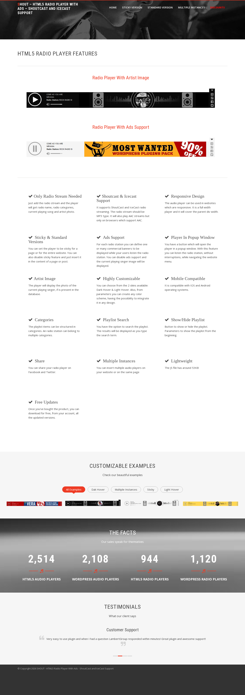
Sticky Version (132, 7)
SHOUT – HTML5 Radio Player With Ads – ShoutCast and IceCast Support (48, 8)
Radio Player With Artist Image (120, 77)
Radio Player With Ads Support (120, 127)
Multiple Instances (191, 7)
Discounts (217, 7)
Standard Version (160, 7)
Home (113, 7)
